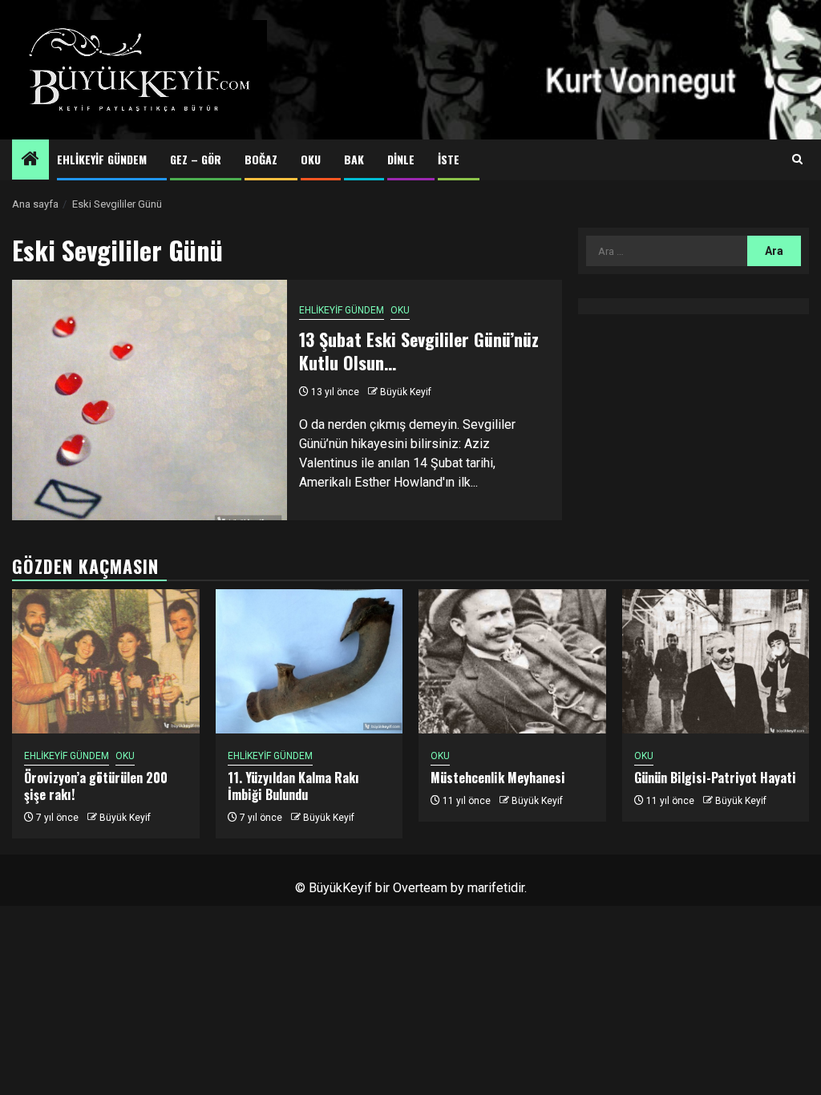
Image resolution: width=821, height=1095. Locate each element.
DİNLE (401, 159)
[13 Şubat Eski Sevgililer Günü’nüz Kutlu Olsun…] (149, 400)
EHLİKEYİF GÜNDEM (102, 159)
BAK (354, 159)
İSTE (448, 159)
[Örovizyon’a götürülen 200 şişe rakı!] (106, 661)
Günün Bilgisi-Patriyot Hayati (715, 777)
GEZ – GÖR (195, 159)
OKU (311, 159)
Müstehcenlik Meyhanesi (498, 777)
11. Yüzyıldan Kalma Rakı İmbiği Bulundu (293, 786)
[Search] (797, 159)
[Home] (30, 160)
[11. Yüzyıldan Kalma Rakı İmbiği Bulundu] (309, 661)
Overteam (420, 887)
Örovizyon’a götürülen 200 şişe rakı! (96, 786)
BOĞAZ (261, 159)
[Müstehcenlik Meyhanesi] (512, 661)
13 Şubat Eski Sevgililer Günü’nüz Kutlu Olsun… (419, 350)
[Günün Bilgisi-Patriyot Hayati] (716, 661)
